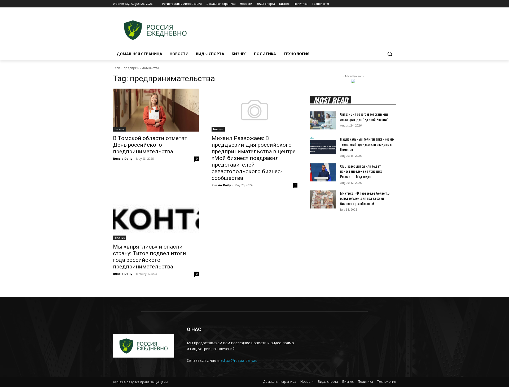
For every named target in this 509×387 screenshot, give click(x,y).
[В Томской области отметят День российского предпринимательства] (156, 110)
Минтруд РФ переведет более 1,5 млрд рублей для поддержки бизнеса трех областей (364, 198)
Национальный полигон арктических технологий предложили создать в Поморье (367, 144)
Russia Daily (122, 158)
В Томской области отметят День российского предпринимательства (150, 145)
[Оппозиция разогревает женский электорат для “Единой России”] (323, 120)
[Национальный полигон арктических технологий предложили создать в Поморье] (323, 145)
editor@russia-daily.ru (239, 360)
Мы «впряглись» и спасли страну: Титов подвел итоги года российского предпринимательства (149, 256)
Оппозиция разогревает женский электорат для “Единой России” (364, 116)
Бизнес (120, 129)
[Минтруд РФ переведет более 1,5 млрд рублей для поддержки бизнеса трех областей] (323, 199)
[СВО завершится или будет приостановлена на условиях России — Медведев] (323, 172)
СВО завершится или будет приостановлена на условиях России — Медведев (361, 171)
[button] (389, 53)
